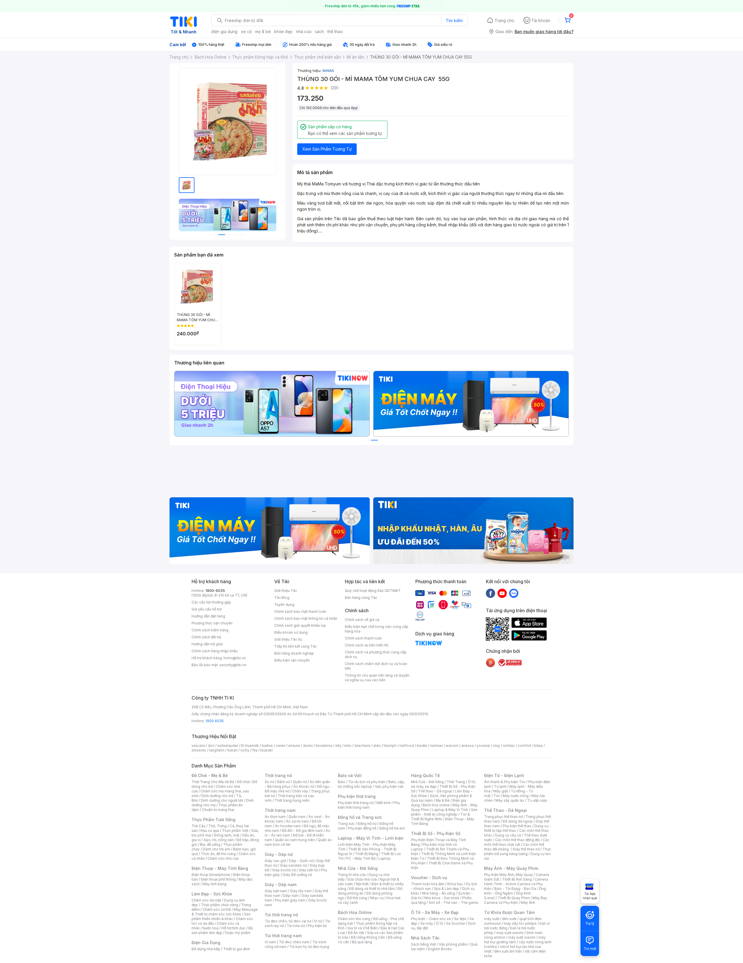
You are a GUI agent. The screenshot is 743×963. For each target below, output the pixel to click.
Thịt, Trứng (217, 826)
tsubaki (266, 750)
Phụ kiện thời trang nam (369, 805)
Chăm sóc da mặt (206, 900)
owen (280, 745)
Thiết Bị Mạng (366, 854)
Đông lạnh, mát (226, 835)
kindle (422, 745)
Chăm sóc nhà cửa (223, 858)
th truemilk (250, 745)
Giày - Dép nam (280, 884)
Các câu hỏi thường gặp (211, 602)
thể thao (335, 31)
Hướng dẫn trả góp (207, 644)
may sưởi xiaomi (510, 933)
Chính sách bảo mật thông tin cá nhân (305, 618)
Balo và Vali (350, 775)
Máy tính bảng (214, 884)
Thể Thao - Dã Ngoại (505, 810)
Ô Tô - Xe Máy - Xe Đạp (435, 912)
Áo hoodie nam (288, 826)
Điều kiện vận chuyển (292, 660)
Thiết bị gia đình (236, 949)
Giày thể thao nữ (526, 849)
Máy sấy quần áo (509, 800)
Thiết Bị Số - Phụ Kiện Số (435, 833)
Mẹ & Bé (443, 800)
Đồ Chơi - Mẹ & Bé (210, 775)
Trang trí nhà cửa (352, 874)
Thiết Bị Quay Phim (514, 898)
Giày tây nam (301, 891)
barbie (267, 745)
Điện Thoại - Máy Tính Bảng (220, 868)
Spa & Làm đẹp (446, 888)
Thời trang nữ (278, 775)
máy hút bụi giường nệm (515, 939)
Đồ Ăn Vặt (356, 933)
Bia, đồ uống (210, 844)
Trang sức (346, 823)
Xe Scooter (455, 923)
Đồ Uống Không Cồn (368, 937)
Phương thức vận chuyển (212, 623)
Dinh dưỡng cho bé (217, 796)
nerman (436, 745)
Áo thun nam (275, 816)
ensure (294, 745)
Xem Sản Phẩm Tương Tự (327, 149)
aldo (377, 745)
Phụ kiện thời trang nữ (356, 803)
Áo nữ (269, 782)
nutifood (406, 745)
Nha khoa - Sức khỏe (441, 898)
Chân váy (300, 791)
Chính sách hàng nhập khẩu (215, 651)
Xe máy (426, 923)
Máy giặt (500, 791)
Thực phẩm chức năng (219, 905)
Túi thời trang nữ (281, 914)
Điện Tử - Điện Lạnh (504, 775)
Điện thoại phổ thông (218, 879)
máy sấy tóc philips (520, 923)
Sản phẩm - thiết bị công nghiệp (444, 811)
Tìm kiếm (454, 20)
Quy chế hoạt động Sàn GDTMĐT (373, 590)
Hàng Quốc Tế (425, 775)
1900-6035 (215, 590)
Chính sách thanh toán (363, 638)
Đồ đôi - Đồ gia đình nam (302, 830)
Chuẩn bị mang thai (218, 809)
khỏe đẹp (283, 31)
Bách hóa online (436, 805)
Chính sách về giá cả (362, 619)
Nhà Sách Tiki (425, 937)
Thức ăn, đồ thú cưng (218, 854)
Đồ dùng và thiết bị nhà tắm (372, 888)
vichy (244, 750)
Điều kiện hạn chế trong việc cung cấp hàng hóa (376, 628)
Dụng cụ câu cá (508, 835)
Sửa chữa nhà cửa (362, 879)
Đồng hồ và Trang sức (360, 817)
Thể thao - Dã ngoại (435, 791)
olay (496, 745)
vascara (198, 745)
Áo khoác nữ (303, 786)
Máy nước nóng (516, 796)
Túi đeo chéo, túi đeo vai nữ (288, 921)
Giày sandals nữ (293, 865)
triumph (390, 745)
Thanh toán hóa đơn (427, 884)
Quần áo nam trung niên (295, 840)
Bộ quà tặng (362, 942)
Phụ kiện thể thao (517, 826)
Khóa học (455, 884)
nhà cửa (303, 31)
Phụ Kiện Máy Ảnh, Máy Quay (508, 874)
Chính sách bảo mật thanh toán (300, 611)
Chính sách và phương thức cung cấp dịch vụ (376, 654)
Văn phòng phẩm (453, 944)
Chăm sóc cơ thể (217, 909)
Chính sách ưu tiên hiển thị (366, 645)
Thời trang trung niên (292, 800)
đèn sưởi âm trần (508, 951)
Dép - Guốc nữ (301, 861)
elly (338, 745)
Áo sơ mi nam (297, 821)
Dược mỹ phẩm (237, 933)
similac (509, 745)
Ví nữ (318, 921)
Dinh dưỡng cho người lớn (222, 800)
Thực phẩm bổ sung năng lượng (517, 851)
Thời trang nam (280, 810)
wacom (452, 745)
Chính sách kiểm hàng (210, 630)
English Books (440, 949)
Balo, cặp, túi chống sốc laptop (371, 784)
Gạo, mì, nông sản (218, 840)
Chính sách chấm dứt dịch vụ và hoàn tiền (376, 666)
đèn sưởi (509, 919)
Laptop (384, 858)
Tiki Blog (281, 597)
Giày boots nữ (284, 870)
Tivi (496, 796)
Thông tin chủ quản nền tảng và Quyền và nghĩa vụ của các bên (377, 677)
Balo (341, 782)
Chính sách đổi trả (206, 637)
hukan (232, 750)
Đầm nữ (283, 782)
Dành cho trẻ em (216, 849)
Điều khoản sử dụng (291, 632)
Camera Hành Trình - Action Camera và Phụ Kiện (516, 884)
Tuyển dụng (284, 604)
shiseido (199, 750)
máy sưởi (491, 919)
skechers (362, 745)
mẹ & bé (263, 31)
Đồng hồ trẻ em (392, 828)
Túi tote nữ (296, 926)
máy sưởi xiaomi (521, 937)
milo (347, 745)
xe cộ (246, 31)
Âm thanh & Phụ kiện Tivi (504, 782)
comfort (524, 745)
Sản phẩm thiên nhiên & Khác (221, 916)
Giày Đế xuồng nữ (297, 874)
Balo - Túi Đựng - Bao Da (515, 888)
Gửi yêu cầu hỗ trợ (206, 609)
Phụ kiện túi (317, 926)
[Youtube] (502, 593)
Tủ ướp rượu (537, 800)
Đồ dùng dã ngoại (518, 821)
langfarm (216, 750)
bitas (538, 745)
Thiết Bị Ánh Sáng (517, 879)
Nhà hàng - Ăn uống (438, 893)
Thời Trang (456, 782)
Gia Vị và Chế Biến (362, 928)
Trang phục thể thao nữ (503, 816)
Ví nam (270, 942)
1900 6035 (214, 721)
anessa (467, 745)
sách (319, 31)
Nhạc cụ (377, 898)
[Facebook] (490, 593)
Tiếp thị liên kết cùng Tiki (295, 646)
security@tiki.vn (232, 665)
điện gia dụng (224, 31)
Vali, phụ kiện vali (389, 786)
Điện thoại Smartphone (211, 874)
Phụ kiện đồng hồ (362, 828)
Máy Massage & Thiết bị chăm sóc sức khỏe (225, 911)
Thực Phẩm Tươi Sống (213, 819)
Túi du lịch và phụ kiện (366, 782)
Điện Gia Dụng (206, 942)
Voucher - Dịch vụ (429, 877)
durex (308, 745)
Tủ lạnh (500, 786)
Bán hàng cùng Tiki (361, 597)
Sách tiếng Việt (423, 944)
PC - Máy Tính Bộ (361, 858)
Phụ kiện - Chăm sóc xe (431, 919)
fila (254, 750)
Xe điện (460, 919)
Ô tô (439, 923)
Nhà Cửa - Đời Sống (358, 868)
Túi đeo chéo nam (294, 942)
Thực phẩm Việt (235, 830)
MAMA (328, 70)
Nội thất (362, 884)
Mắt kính (383, 803)
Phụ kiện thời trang (357, 796)
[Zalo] (513, 593)
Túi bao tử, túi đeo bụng (309, 946)
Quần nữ (300, 782)
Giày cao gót (275, 861)
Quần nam (297, 816)
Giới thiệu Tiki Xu (288, 639)
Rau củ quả (210, 830)
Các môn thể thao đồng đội (517, 840)
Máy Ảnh (528, 902)
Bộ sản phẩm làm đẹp (222, 930)
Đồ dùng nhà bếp (206, 949)
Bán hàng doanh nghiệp (294, 653)
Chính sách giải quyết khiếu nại (300, 625)
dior (211, 745)
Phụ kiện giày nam (290, 900)
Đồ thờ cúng (357, 898)
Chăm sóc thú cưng (354, 919)
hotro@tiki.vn (234, 658)
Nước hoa (211, 928)
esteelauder (227, 745)
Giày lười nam (276, 891)
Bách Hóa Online (355, 912)
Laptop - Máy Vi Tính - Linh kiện (370, 838)
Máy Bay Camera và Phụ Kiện (515, 900)
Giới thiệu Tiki (285, 590)
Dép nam (291, 895)
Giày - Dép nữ (279, 854)
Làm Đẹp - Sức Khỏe (212, 893)
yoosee (483, 745)
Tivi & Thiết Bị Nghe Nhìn (440, 816)
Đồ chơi (243, 782)
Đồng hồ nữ (367, 823)
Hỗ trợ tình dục (233, 928)
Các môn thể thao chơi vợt (516, 842)
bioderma (324, 745)
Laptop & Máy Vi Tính (450, 809)
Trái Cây (198, 826)
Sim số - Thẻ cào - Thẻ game (453, 902)
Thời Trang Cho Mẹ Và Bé (213, 782)
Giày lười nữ (308, 870)
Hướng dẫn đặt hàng (208, 616)
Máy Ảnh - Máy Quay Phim (511, 868)
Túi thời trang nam (283, 935)
